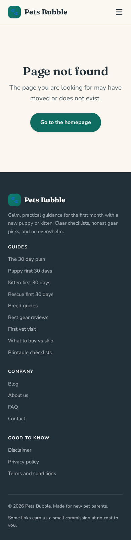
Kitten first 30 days (29, 282)
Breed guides (23, 305)
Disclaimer (19, 450)
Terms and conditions (32, 473)
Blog (13, 384)
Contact (16, 418)
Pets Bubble (39, 11)
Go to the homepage (65, 122)
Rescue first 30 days (30, 294)
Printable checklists (30, 352)
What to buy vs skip (30, 340)
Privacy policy (23, 461)
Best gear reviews (28, 317)
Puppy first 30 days (30, 270)
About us (18, 395)
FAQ (13, 407)
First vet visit (22, 329)
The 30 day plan (26, 259)
